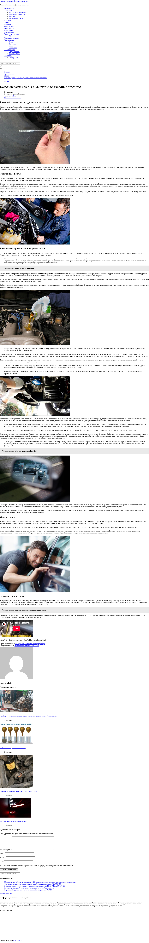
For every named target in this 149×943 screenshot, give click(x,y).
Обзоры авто (9, 26)
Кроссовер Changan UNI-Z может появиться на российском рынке (29, 888)
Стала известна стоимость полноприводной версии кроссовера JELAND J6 (32, 884)
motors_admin (11, 96)
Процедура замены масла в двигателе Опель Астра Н (19, 791)
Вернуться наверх (6, 893)
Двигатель (8, 10)
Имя (2, 853)
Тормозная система (11, 38)
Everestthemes (18, 940)
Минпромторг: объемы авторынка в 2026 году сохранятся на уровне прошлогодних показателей (40, 882)
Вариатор (12, 44)
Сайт (2, 861)
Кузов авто (8, 20)
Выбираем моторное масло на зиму (13, 748)
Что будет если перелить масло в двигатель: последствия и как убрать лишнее (28, 716)
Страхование (9, 32)
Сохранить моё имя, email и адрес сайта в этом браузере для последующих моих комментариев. (38, 866)
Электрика (8, 56)
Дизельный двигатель (17, 14)
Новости (7, 24)
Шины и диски (14, 54)
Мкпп (11, 46)
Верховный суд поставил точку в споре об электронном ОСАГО (28, 890)
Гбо (10, 36)
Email (2, 857)
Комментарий (6, 850)
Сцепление (13, 48)
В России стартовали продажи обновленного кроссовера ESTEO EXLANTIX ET (34, 886)
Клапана (12, 16)
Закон (6, 22)
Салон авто (8, 30)
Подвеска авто (14, 52)
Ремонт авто (9, 28)
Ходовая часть (9, 50)
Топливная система (11, 34)
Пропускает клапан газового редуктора (30, 644)
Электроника (14, 58)
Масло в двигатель (16, 18)
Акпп (11, 42)
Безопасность (9, 8)
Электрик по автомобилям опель (27, 646)
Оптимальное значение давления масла (14, 821)
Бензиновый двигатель (17, 12)
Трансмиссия (9, 40)
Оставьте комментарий (12, 98)
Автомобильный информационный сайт (14, 1)
